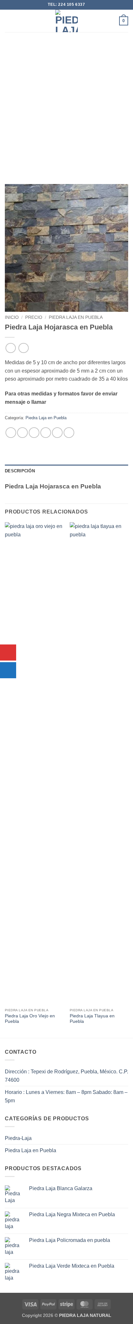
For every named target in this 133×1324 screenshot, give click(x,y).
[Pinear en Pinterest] (57, 432)
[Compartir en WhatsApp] (10, 432)
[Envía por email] (45, 432)
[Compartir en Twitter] (34, 432)
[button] (9, 21)
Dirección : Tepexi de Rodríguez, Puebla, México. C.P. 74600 (66, 1076)
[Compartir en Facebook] (22, 432)
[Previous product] (23, 348)
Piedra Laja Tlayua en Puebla (92, 1019)
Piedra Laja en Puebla (76, 317)
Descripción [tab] (20, 470)
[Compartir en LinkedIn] (69, 432)
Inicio (12, 317)
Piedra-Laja (18, 1138)
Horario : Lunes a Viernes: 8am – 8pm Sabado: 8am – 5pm (66, 1096)
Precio (33, 317)
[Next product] (10, 348)
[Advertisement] (66, 101)
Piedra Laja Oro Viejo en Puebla (30, 1019)
